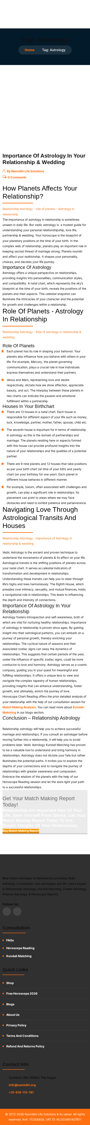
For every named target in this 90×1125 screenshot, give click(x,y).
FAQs (10, 940)
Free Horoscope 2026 (21, 993)
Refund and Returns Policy (25, 1046)
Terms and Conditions (22, 1035)
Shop (10, 983)
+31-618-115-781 (21, 1092)
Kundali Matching (19, 956)
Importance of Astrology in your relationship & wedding (44, 159)
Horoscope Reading (20, 948)
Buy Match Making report (21, 830)
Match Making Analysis (19, 707)
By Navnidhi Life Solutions (25, 171)
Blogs (10, 1004)
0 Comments (16, 177)
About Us (12, 1014)
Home (30, 50)
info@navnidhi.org (22, 1085)
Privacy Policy (16, 1025)
